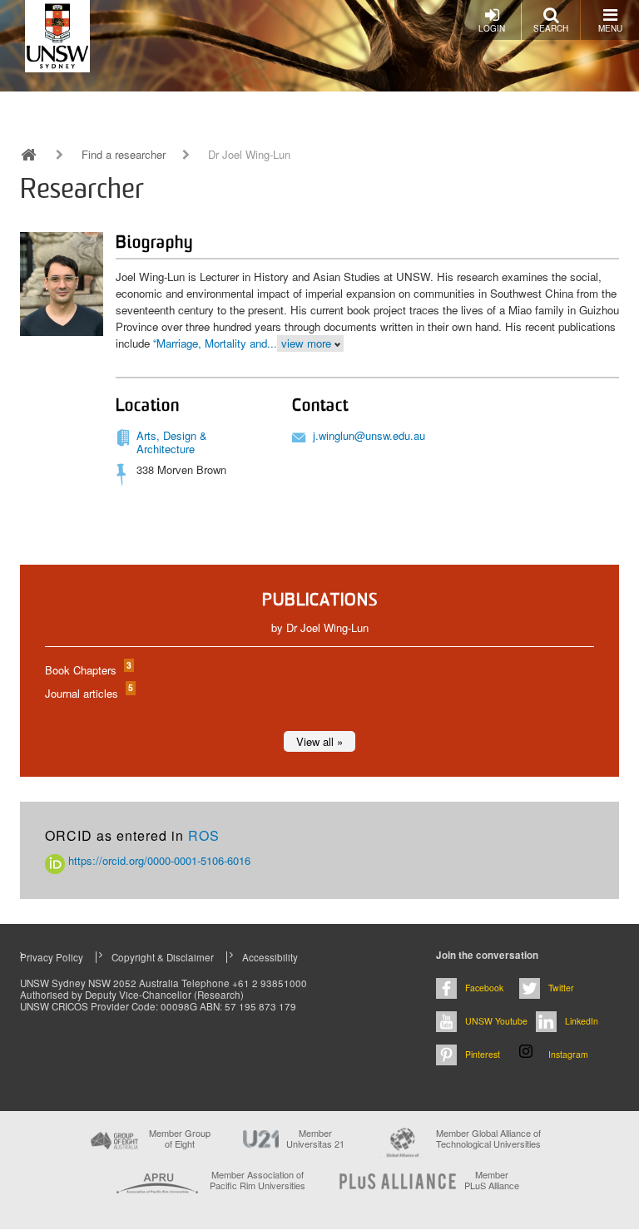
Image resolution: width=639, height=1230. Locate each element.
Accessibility (270, 957)
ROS (204, 835)
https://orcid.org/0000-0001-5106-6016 (157, 860)
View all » (319, 741)
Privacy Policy (51, 957)
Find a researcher (124, 154)
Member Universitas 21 (315, 1138)
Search (550, 28)
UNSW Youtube (496, 1021)
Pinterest (482, 1054)
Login (491, 28)
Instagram (568, 1054)
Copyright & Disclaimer (162, 957)
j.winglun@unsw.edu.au (369, 435)
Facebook (484, 987)
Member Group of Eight (180, 1138)
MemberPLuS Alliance (491, 1180)
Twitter (561, 987)
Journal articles (88, 693)
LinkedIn (581, 1021)
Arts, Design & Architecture (171, 442)
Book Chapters (87, 670)
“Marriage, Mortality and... (215, 343)
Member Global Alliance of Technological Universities (488, 1139)
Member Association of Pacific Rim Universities (257, 1180)
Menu (610, 28)
